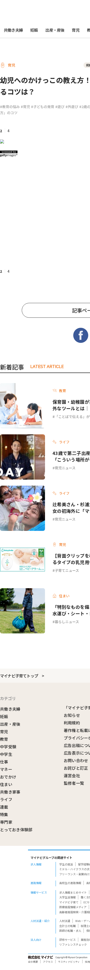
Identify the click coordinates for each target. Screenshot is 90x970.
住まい (6, 784)
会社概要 (33, 961)
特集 (4, 814)
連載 (4, 807)
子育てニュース (67, 570)
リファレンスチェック (73, 944)
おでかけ (8, 777)
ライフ (6, 799)
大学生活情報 (67, 897)
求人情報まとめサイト (73, 892)
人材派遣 (64, 921)
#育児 (25, 106)
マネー (6, 769)
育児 (75, 30)
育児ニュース (65, 467)
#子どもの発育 (42, 106)
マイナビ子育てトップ (19, 676)
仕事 (4, 762)
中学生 (6, 754)
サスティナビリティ (69, 961)
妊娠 (34, 30)
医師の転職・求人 (70, 931)
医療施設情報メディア (72, 907)
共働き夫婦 (13, 30)
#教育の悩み (10, 106)
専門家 (6, 822)
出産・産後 (54, 30)
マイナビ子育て (68, 902)
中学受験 (8, 747)
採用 (87, 961)
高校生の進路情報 (70, 883)
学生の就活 (66, 864)
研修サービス (67, 940)
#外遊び (72, 106)
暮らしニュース (67, 621)
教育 (4, 739)
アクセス (48, 961)
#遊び (59, 106)
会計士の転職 (67, 926)
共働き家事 (10, 792)
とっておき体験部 (16, 829)
